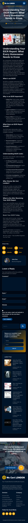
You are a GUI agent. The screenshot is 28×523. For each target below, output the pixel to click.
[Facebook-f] (3, 513)
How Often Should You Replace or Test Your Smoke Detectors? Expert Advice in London (18, 423)
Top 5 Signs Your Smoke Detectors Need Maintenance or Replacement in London (17, 409)
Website (4, 305)
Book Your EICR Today (11, 215)
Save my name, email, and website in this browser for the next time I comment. (13, 314)
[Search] (23, 326)
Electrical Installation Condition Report (12, 66)
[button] (24, 3)
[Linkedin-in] (13, 513)
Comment (5, 276)
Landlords (18, 6)
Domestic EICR (10, 6)
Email (4, 299)
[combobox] (11, 326)
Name (4, 293)
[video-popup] (21, 467)
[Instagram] (10, 513)
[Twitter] (7, 513)
